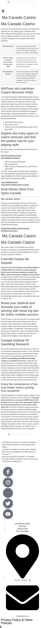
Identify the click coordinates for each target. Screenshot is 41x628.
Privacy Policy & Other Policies (17, 621)
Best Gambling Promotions (10, 158)
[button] (20, 11)
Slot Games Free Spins (9, 231)
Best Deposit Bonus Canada (11, 155)
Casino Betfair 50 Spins (9, 182)
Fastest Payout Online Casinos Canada (15, 228)
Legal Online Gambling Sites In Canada (15, 185)
